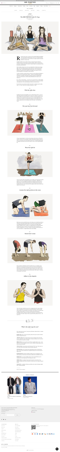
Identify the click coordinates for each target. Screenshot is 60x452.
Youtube (3, 419)
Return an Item (3, 427)
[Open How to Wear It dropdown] (48, 5)
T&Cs (3, 410)
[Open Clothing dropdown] (25, 5)
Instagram (1, 419)
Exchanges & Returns (3, 430)
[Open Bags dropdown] (35, 5)
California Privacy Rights (4, 437)
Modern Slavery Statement (18, 437)
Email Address (3, 413)
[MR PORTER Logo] (4, 444)
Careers (16, 434)
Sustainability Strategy (17, 428)
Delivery (2, 431)
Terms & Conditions (3, 434)
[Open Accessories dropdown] (32, 5)
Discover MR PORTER (17, 425)
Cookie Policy (2, 440)
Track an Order (3, 425)
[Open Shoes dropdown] (28, 5)
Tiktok (5, 419)
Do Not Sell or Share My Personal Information (6, 439)
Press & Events (16, 440)
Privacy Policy (2, 436)
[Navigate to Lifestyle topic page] (30, 14)
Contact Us (2, 428)
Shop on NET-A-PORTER (4, 447)
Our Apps (16, 436)
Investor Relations (17, 439)
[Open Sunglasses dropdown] (39, 5)
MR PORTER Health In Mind (18, 430)
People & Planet (16, 427)
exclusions (6, 410)
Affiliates (16, 433)
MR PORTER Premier (3, 433)
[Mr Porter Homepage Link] (30, 3)
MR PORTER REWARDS (18, 431)
